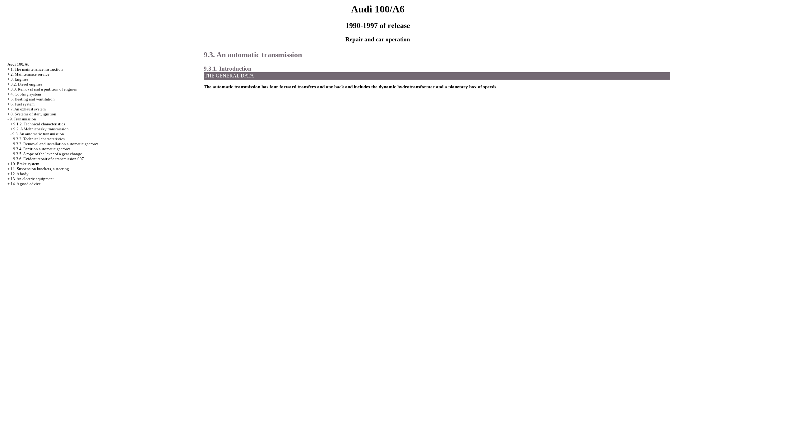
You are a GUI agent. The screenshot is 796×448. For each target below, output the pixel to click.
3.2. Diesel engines (26, 84)
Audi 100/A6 (18, 64)
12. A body (20, 173)
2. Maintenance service (30, 74)
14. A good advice (26, 183)
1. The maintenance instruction (37, 69)
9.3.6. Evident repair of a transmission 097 (48, 158)
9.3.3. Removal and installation (55, 144)
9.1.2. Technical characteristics (39, 124)
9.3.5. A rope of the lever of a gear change (47, 154)
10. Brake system (25, 163)
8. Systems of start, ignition (33, 114)
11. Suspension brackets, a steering (40, 168)
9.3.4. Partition (41, 149)
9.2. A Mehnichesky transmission (41, 129)
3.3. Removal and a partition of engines (44, 89)
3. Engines (19, 79)
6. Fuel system (23, 104)
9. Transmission (23, 119)
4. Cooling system (26, 94)
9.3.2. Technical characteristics (39, 139)
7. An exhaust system (28, 109)
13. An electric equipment (32, 178)
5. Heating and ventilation (33, 99)
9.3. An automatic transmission (38, 134)
